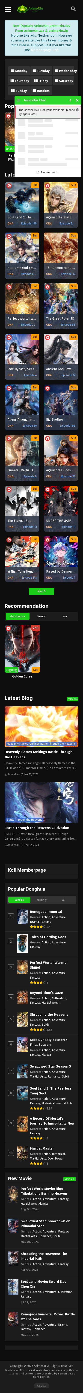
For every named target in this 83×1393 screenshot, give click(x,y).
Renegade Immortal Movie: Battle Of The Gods (48, 1316)
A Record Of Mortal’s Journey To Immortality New (52, 1120)
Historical (48, 1103)
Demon (41, 616)
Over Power (56, 1158)
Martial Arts (50, 1002)
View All (73, 699)
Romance (54, 1076)
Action (46, 917)
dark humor (17, 616)
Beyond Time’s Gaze (46, 993)
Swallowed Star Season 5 (50, 1066)
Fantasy (46, 921)
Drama (34, 921)
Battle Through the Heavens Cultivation (37, 828)
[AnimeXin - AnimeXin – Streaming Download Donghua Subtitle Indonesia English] (30, 10)
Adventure (59, 917)
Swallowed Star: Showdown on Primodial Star (45, 1223)
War (65, 616)
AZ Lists (41, 1385)
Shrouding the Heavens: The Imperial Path (44, 1256)
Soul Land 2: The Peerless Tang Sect (51, 1090)
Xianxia (46, 1054)
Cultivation (59, 998)
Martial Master (42, 1148)
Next (40, 591)
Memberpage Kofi (45, 50)
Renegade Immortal (46, 912)
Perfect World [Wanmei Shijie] (49, 965)
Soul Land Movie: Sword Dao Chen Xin (43, 1284)
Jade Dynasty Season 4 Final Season (49, 1042)
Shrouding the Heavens (49, 1014)
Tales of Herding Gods (48, 937)
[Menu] (19, 100)
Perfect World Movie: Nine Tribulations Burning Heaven (44, 1191)
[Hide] (77, 100)
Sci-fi (45, 1024)
